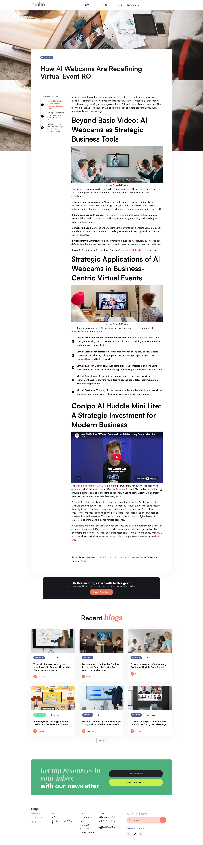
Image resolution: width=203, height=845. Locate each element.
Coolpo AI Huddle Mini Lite (132, 250)
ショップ (118, 5)
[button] (88, 5)
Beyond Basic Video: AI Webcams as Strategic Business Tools (55, 104)
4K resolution (122, 489)
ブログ (101, 813)
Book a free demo (101, 592)
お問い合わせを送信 (106, 817)
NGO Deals (84, 828)
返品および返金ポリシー (106, 827)
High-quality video (114, 214)
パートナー (84, 821)
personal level (84, 359)
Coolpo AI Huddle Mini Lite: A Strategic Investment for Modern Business (55, 127)
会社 (53, 813)
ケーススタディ (86, 817)
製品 (53, 817)
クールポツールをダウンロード (62, 822)
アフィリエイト (86, 825)
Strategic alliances (87, 832)
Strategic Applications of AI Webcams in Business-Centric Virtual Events (56, 116)
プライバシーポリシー (106, 822)
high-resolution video (143, 337)
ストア (82, 813)
